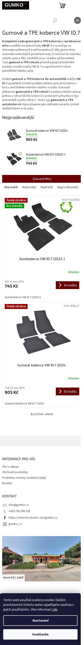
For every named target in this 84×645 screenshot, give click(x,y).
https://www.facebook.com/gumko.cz (33, 518)
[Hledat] (55, 20)
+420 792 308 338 (19, 511)
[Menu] (77, 20)
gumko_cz (15, 524)
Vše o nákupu (10, 467)
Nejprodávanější (67, 187)
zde (54, 609)
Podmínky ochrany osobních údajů (24, 478)
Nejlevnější (29, 187)
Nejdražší (47, 187)
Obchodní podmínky (15, 472)
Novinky (7, 483)
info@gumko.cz (19, 505)
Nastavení (40, 620)
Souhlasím (40, 634)
